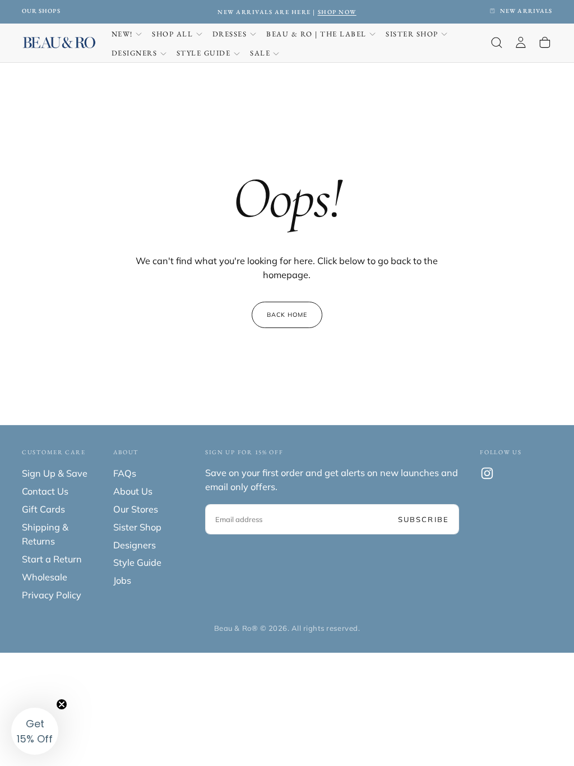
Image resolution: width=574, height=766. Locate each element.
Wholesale (44, 577)
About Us (132, 491)
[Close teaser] (61, 704)
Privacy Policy (51, 595)
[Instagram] (487, 473)
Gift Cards (43, 509)
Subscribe (423, 519)
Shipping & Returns (45, 534)
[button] (496, 43)
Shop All (172, 34)
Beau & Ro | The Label (316, 34)
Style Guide (204, 53)
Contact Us (45, 491)
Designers (135, 53)
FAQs (124, 473)
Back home (287, 315)
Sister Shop (412, 34)
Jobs (122, 580)
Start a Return (52, 559)
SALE (260, 53)
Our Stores (135, 509)
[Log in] (520, 43)
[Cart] (545, 43)
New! (122, 34)
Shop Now (337, 12)
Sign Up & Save (54, 473)
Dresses (229, 34)
